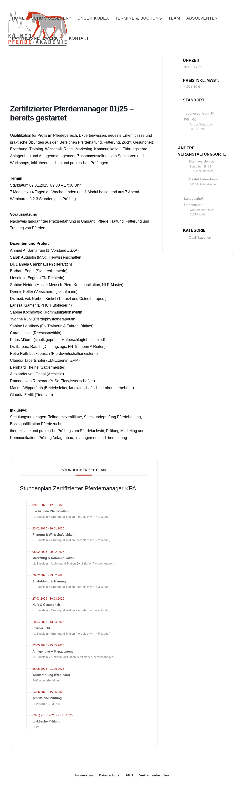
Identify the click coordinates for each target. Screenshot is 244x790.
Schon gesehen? (51, 19)
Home (18, 19)
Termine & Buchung (138, 19)
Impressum (84, 775)
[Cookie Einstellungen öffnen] (10, 783)
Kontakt (79, 39)
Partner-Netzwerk (35, 39)
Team (174, 19)
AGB (129, 775)
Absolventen (202, 19)
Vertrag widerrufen (154, 775)
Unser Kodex (93, 19)
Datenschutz (109, 775)
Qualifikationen (200, 237)
